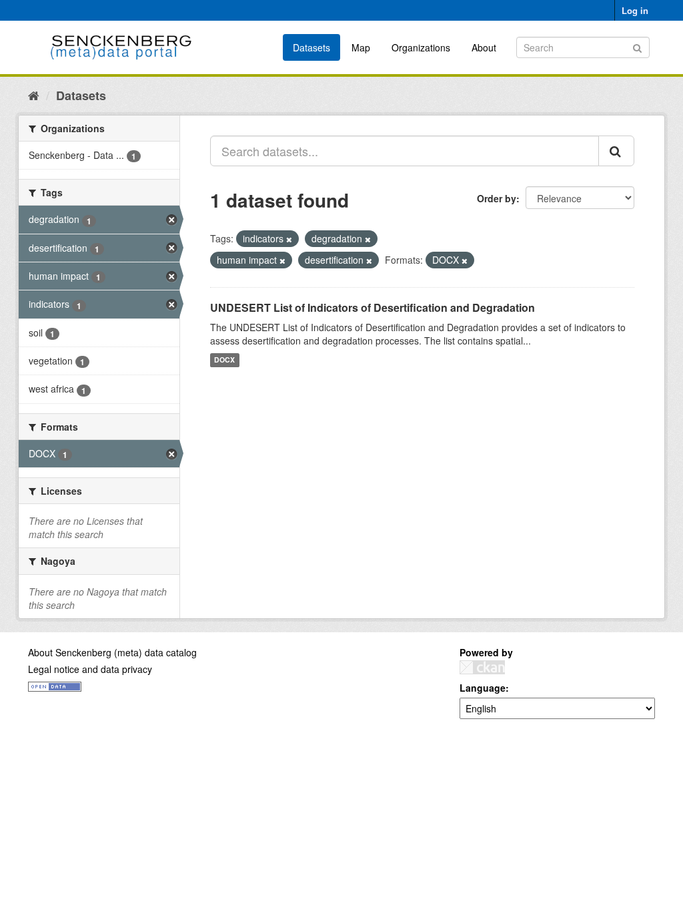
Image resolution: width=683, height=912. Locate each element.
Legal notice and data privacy (90, 669)
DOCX (224, 360)
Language (483, 687)
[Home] (33, 94)
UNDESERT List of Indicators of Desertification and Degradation (372, 307)
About (484, 47)
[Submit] (637, 46)
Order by (496, 198)
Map (361, 47)
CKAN (482, 667)
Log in (635, 10)
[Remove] (289, 239)
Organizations (421, 47)
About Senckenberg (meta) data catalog (112, 652)
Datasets (311, 47)
